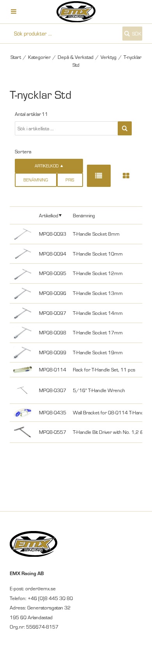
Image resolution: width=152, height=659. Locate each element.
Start (16, 57)
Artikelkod (48, 215)
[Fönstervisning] (126, 176)
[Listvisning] (99, 176)
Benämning (35, 180)
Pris (69, 180)
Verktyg (109, 57)
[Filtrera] (125, 128)
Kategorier (39, 57)
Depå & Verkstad (76, 57)
